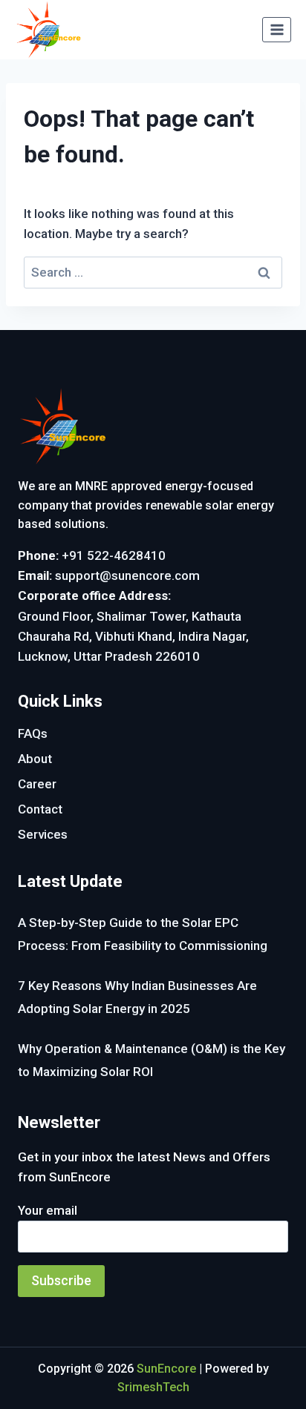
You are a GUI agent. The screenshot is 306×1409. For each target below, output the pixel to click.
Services (43, 834)
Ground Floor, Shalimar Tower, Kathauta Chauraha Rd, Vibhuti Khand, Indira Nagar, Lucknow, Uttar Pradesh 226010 (133, 636)
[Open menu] (276, 29)
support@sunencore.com (127, 575)
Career (37, 783)
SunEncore (166, 1369)
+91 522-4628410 (114, 555)
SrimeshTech (153, 1387)
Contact (40, 809)
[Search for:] (153, 272)
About (35, 758)
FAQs (33, 733)
